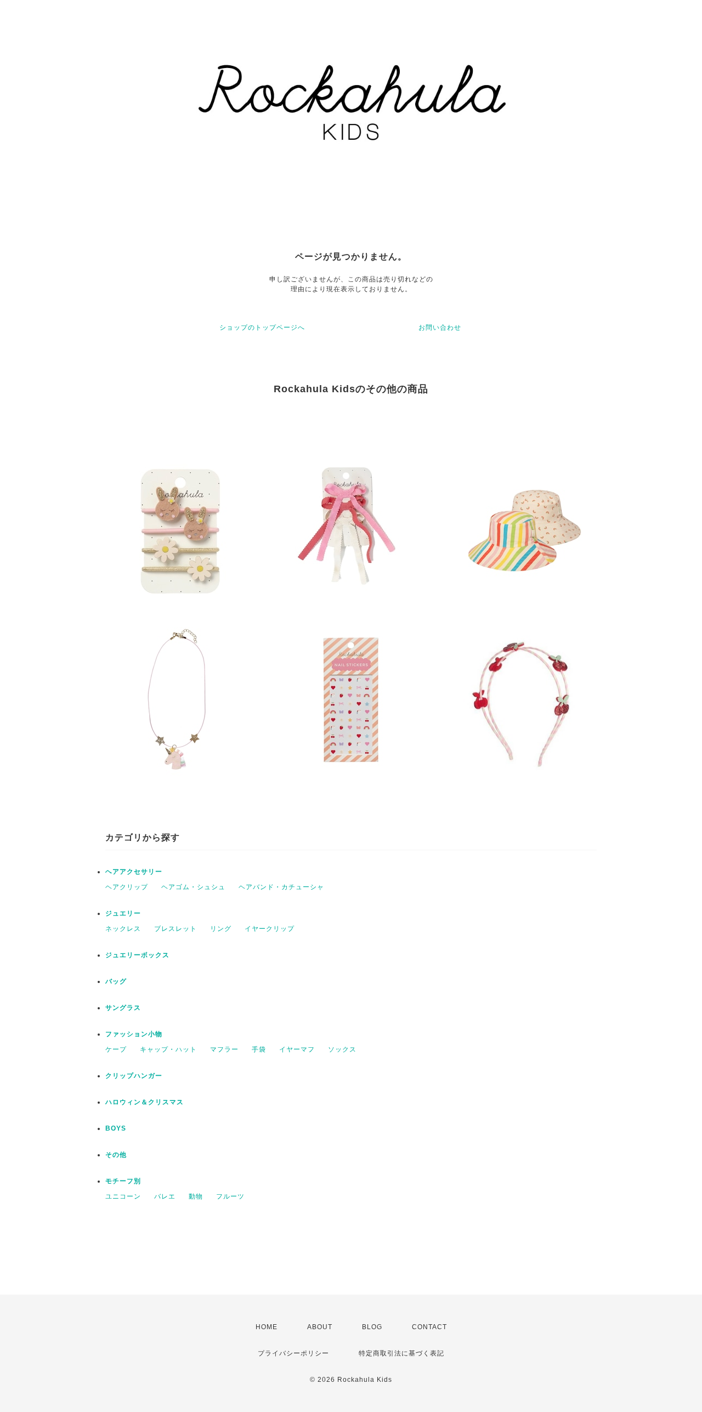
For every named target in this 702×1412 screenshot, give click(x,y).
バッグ (116, 981)
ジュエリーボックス (137, 955)
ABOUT (319, 1327)
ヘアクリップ (126, 887)
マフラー (224, 1049)
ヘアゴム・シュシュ (193, 887)
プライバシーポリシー (293, 1353)
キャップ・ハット (168, 1049)
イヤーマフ (297, 1049)
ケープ (116, 1049)
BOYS (115, 1128)
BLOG (372, 1327)
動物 (196, 1196)
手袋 (259, 1049)
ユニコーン (123, 1196)
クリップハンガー (133, 1076)
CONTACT (429, 1327)
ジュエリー (123, 913)
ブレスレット (175, 929)
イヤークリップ (270, 929)
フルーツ (230, 1196)
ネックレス (123, 929)
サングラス (123, 1008)
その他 (116, 1155)
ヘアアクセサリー (133, 872)
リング (220, 929)
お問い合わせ (439, 327)
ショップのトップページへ (262, 327)
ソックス (342, 1049)
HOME (267, 1327)
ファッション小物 (133, 1034)
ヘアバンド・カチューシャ (281, 887)
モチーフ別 (123, 1181)
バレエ (165, 1196)
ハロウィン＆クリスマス (144, 1102)
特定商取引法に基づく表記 (401, 1353)
